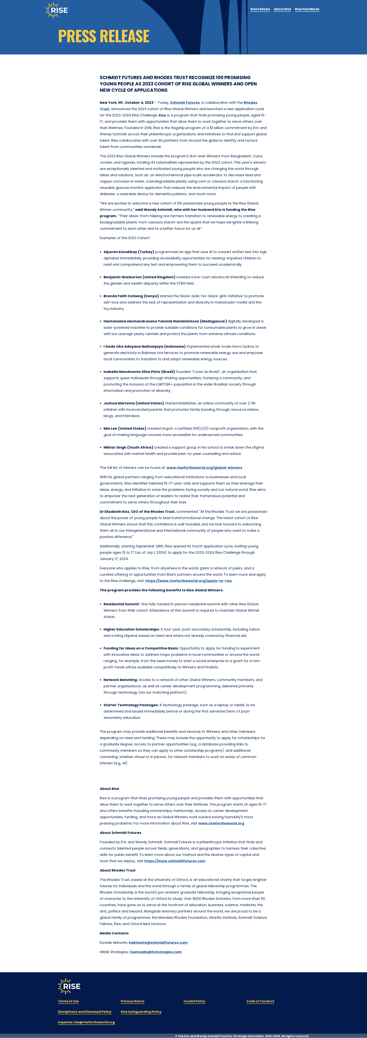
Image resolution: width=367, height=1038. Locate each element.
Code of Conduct (260, 1001)
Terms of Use (68, 1001)
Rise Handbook (307, 9)
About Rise (282, 9)
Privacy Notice (132, 1001)
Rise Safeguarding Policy (141, 1012)
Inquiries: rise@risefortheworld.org (86, 1022)
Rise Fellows (260, 9)
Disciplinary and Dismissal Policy (84, 1012)
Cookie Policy (194, 1001)
